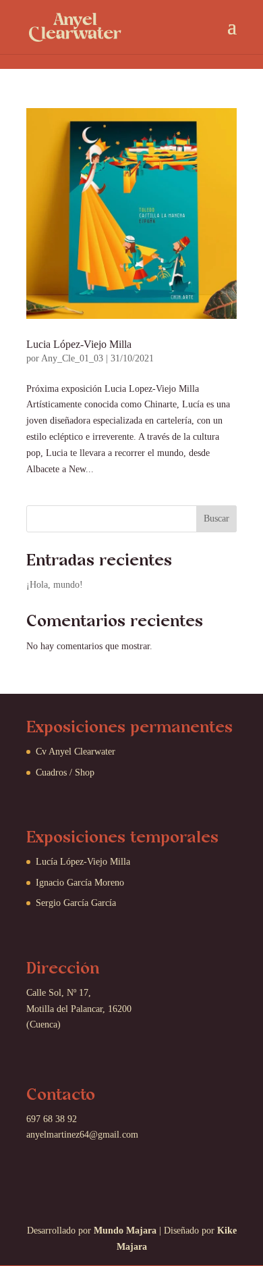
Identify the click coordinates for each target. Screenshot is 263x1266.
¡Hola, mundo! (54, 585)
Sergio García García (76, 903)
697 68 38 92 (51, 1119)
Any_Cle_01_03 (72, 358)
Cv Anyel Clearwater (75, 751)
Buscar (216, 518)
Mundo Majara (125, 1230)
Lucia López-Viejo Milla (79, 344)
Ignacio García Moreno (80, 883)
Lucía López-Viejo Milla (83, 862)
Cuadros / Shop (65, 772)
